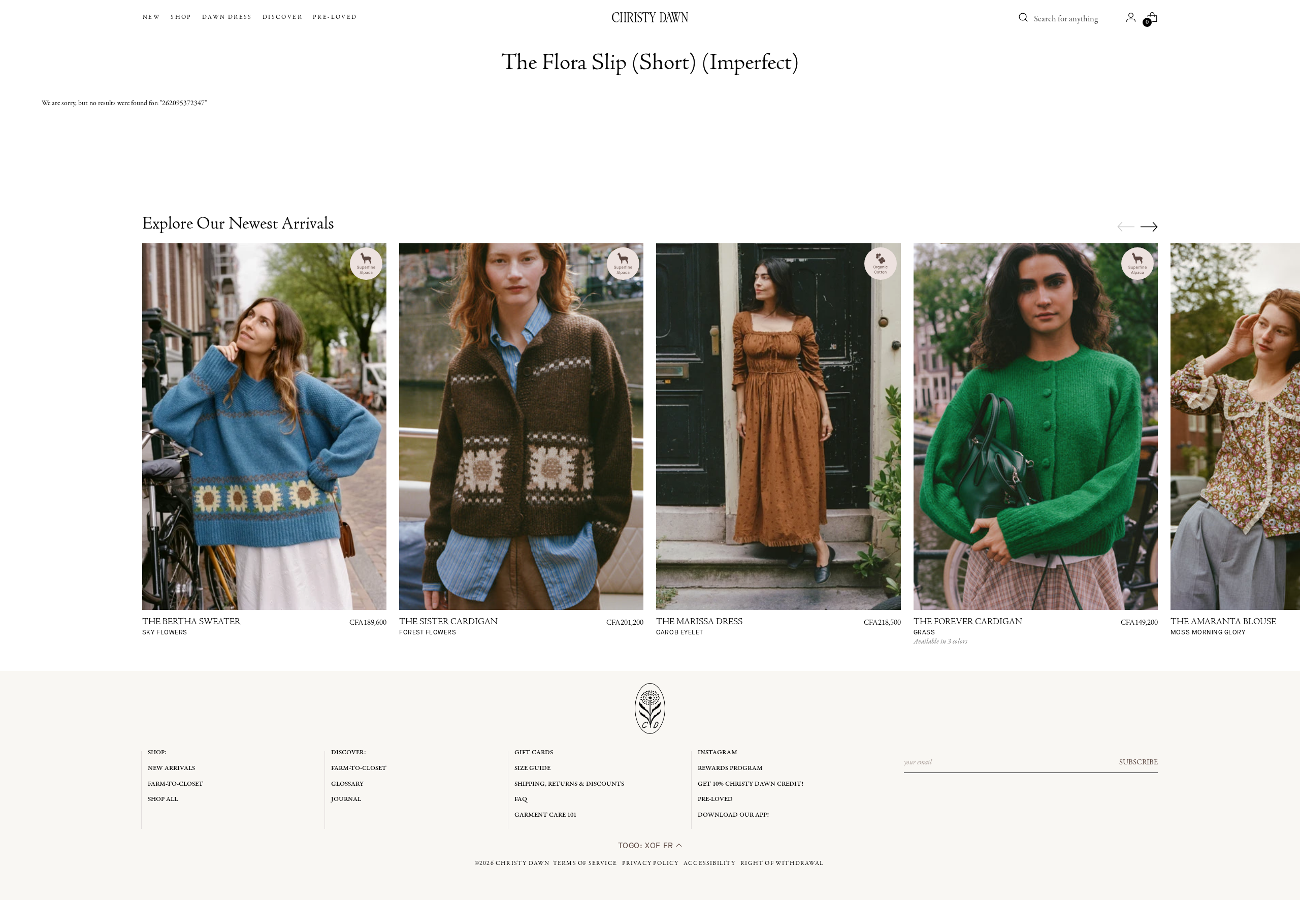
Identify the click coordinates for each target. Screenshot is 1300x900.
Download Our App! (733, 815)
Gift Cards (533, 752)
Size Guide (532, 768)
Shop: (157, 752)
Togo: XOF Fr (646, 845)
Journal (346, 799)
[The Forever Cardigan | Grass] (1036, 426)
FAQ (520, 799)
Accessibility (710, 863)
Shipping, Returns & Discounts (569, 784)
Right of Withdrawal (782, 863)
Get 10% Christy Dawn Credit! (750, 784)
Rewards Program (730, 768)
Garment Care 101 (545, 815)
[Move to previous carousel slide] (1125, 227)
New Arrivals (171, 768)
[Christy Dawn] (650, 17)
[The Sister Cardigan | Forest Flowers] (521, 426)
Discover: (348, 752)
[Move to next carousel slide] (1149, 226)
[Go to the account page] (1131, 17)
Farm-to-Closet (175, 784)
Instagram (717, 752)
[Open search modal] (1023, 17)
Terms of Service (585, 863)
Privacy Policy (650, 863)
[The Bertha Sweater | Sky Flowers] (264, 426)
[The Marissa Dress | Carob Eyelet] (778, 426)
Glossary (347, 784)
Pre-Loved (715, 799)
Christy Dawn (522, 863)
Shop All (163, 799)
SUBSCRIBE (1138, 762)
